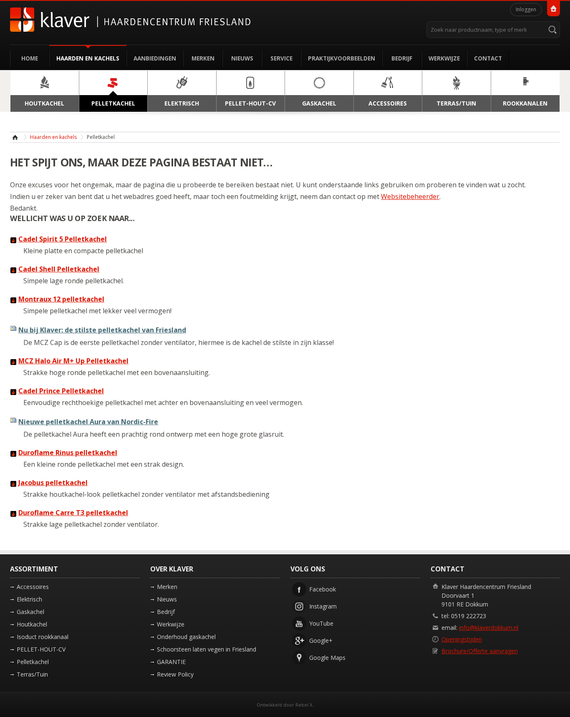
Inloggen (526, 9)
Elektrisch (29, 599)
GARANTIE (171, 662)
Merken (203, 58)
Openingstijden (461, 639)
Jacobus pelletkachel (53, 482)
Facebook (322, 589)
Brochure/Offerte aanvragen (479, 651)
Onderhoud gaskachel (186, 637)
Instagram (323, 606)
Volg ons (307, 569)
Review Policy (175, 674)
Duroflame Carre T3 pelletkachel (73, 512)
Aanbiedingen (155, 58)
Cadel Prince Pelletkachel (61, 390)
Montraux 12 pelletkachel (61, 299)
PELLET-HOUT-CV (41, 649)
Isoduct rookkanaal (42, 637)
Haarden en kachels (87, 58)
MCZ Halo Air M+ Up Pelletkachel (73, 360)
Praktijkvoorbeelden (341, 58)
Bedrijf (401, 58)
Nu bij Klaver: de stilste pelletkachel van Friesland (102, 330)
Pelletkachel (33, 662)
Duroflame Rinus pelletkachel (67, 452)
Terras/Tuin (32, 674)
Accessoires (33, 587)
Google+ (321, 640)
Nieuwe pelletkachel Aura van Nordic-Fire (88, 421)
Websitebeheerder (410, 196)
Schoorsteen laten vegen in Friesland (206, 649)
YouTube (321, 623)
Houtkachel (32, 624)
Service (281, 58)
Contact (488, 58)
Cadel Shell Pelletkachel (58, 269)
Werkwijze (444, 58)
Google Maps (327, 658)
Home (29, 58)
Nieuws (242, 58)
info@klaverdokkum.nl (488, 627)
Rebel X (303, 705)
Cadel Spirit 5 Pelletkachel (62, 239)
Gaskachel (30, 612)
